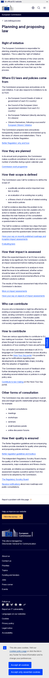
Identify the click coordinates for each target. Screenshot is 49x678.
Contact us (6, 561)
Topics (5, 570)
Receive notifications (11, 484)
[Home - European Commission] (8, 7)
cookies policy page (18, 651)
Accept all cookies (20, 665)
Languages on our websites (14, 614)
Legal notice (7, 628)
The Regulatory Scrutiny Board (15, 479)
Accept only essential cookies (25, 672)
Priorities (5, 565)
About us (6, 556)
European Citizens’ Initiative (20, 125)
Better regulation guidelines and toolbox (19, 454)
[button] (17, 499)
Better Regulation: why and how (15, 143)
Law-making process (12, 20)
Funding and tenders (10, 575)
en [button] (33, 7)
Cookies (5, 618)
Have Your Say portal (22, 355)
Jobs (4, 580)
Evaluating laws (8, 244)
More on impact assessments (14, 291)
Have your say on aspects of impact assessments (23, 296)
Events (5, 589)
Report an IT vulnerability (12, 609)
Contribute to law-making (12, 382)
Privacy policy (8, 623)
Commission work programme (14, 166)
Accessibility (7, 633)
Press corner (7, 584)
